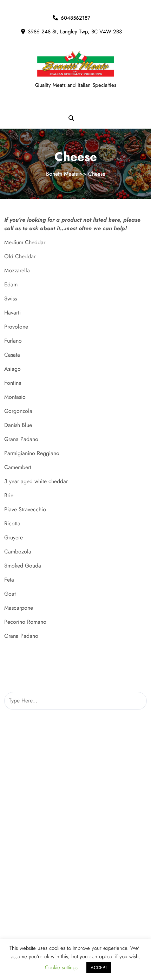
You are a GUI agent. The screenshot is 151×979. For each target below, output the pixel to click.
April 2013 (75, 771)
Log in (75, 887)
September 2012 (75, 827)
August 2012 (75, 841)
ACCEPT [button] (99, 967)
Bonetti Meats (62, 174)
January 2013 (75, 785)
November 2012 (75, 813)
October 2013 (75, 743)
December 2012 (76, 799)
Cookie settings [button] (61, 967)
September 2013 (75, 757)
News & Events (75, 932)
